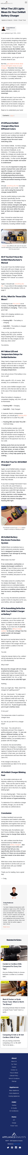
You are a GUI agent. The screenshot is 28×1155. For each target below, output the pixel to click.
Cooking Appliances (14, 1096)
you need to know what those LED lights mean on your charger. (12, 66)
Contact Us (14, 1070)
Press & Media (14, 1073)
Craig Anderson (8, 902)
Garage (14, 1123)
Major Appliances (14, 1090)
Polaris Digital (17, 1144)
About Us (14, 1061)
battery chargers (15, 845)
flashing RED (22, 415)
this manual (16, 303)
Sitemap (14, 1081)
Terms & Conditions (14, 1078)
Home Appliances (14, 1093)
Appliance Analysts (7, 20)
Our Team (14, 1064)
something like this (13, 186)
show (11, 115)
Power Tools (22, 20)
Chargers (4, 245)
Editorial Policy (14, 1075)
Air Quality (14, 1108)
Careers (14, 1067)
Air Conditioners (14, 1111)
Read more (6, 927)
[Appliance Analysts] (6, 2)
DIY (14, 1120)
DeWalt (19, 527)
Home (15, 20)
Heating (14, 1105)
